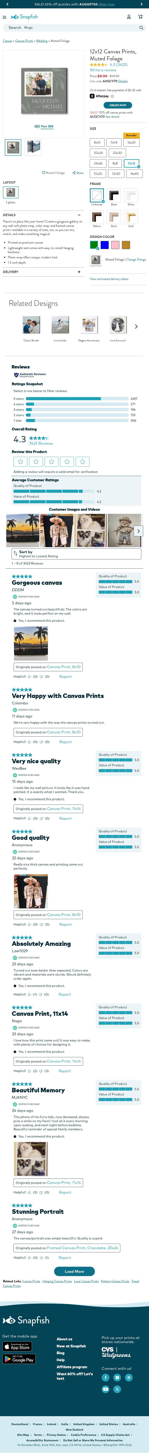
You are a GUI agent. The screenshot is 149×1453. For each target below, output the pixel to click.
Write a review (103, 70)
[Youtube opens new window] (107, 1387)
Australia (129, 1424)
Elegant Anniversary (89, 341)
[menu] (78, 172)
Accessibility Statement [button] (42, 1440)
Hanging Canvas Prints (57, 1281)
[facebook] (107, 1375)
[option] (13, 149)
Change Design (136, 259)
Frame (95, 184)
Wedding (42, 40)
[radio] (94, 245)
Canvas (7, 40)
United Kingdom (84, 1424)
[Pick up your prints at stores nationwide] (107, 1349)
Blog (60, 1353)
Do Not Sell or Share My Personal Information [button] (93, 1440)
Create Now (117, 105)
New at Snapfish (71, 1346)
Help (61, 1360)
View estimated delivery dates (109, 278)
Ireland (52, 1424)
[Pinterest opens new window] (131, 1375)
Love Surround (118, 341)
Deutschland (20, 1424)
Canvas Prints (24, 40)
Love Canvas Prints (86, 1281)
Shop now (107, 4)
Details (123, 81)
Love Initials (60, 341)
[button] (5, 16)
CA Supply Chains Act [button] (115, 1435)
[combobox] (74, 28)
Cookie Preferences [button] (83, 1435)
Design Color (102, 237)
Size (93, 129)
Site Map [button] (23, 1435)
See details (113, 116)
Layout (9, 182)
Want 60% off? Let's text (75, 1376)
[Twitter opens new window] (119, 1387)
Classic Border (31, 341)
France (38, 1424)
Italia (65, 1424)
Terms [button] (38, 1435)
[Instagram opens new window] (119, 1375)
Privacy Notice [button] (56, 1435)
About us (64, 1339)
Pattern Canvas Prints (115, 1281)
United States (109, 1424)
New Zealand (74, 1429)
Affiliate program (72, 1367)
